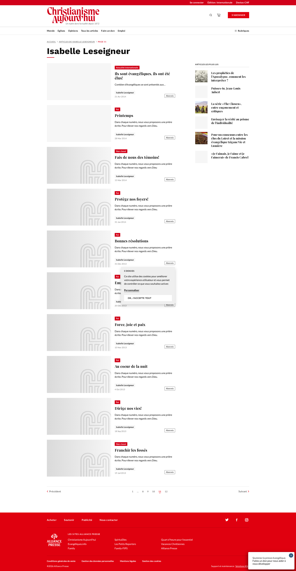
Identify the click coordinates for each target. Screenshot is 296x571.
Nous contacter (109, 519)
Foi (117, 109)
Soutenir (69, 519)
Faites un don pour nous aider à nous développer (269, 562)
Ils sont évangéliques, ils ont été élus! (142, 75)
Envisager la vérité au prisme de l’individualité (230, 121)
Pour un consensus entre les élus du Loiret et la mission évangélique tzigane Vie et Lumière (229, 140)
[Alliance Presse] (54, 546)
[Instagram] (246, 519)
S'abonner (238, 15)
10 (153, 491)
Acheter (52, 519)
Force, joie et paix (130, 324)
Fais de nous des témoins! (137, 157)
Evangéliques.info (77, 543)
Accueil (51, 42)
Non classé (121, 151)
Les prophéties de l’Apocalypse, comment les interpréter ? (228, 76)
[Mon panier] (219, 15)
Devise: (242, 2)
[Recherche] (211, 15)
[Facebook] (236, 519)
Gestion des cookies (151, 561)
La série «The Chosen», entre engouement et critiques (226, 107)
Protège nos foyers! (131, 199)
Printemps (124, 115)
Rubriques (243, 30)
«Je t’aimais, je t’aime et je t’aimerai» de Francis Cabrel (229, 155)
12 (166, 491)
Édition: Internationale (220, 2)
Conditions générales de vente (61, 561)
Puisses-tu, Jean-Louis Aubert (225, 90)
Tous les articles (89, 30)
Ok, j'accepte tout (139, 298)
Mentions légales (128, 561)
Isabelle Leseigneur (125, 92)
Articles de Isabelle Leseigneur (77, 42)
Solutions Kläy (242, 566)
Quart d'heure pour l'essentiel (177, 539)
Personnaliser (131, 290)
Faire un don (108, 30)
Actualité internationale (127, 67)
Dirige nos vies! (128, 408)
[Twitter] (226, 519)
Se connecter (197, 2)
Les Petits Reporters (125, 543)
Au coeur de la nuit (131, 366)
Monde (51, 30)
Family (71, 548)
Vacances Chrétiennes (173, 543)
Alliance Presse (169, 548)
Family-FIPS (121, 548)
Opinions (73, 30)
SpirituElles (121, 539)
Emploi (121, 30)
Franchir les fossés (131, 450)
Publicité (87, 519)
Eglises (61, 30)
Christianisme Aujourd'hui (82, 539)
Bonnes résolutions (131, 240)
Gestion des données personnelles (98, 561)
